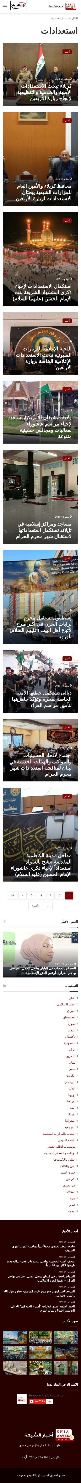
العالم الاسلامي (66, 1004)
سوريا (71, 1023)
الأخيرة (35, 905)
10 (12, 895)
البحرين (70, 1056)
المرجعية (70, 1127)
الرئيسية (70, 18)
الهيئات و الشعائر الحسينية (59, 1153)
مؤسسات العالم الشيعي (61, 1146)
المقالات (70, 1192)
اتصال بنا (41, 1445)
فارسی (54, 1457)
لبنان (72, 1062)
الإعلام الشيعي (66, 1140)
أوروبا (71, 1095)
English (43, 1457)
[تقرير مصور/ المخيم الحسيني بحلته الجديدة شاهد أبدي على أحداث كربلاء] (66, 1368)
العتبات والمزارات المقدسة (59, 1133)
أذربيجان (69, 1082)
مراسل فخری (26, 1445)
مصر (72, 1069)
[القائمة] (5, 8)
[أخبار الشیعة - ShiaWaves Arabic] (61, 6)
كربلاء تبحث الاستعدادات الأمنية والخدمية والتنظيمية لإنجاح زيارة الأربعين (44, 92)
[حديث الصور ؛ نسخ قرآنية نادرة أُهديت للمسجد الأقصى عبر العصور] (15, 1368)
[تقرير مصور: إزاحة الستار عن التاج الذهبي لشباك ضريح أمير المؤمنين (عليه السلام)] (41, 1352)
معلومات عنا (55, 1445)
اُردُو (24, 1457)
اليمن (71, 1030)
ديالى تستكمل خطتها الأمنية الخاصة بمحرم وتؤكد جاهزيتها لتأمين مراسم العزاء (42, 699)
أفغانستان (69, 1017)
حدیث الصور (67, 1172)
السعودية (69, 1043)
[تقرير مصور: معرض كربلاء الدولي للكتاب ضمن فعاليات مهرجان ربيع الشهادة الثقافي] (66, 1352)
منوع (72, 1198)
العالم (72, 1088)
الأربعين (70, 1179)
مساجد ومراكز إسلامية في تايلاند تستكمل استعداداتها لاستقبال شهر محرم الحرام (44, 530)
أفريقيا (71, 1101)
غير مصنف (69, 1185)
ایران (72, 1049)
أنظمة (71, 1211)
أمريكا (71, 1114)
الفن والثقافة (67, 1166)
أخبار (72, 998)
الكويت (70, 1075)
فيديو (72, 1204)
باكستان (70, 1036)
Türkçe (33, 1457)
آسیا (72, 1107)
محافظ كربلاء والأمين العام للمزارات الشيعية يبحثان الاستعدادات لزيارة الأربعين (44, 192)
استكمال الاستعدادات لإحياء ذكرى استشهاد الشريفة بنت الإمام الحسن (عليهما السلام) (42, 292)
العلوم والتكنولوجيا (64, 1159)
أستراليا (70, 1120)
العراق (71, 1011)
